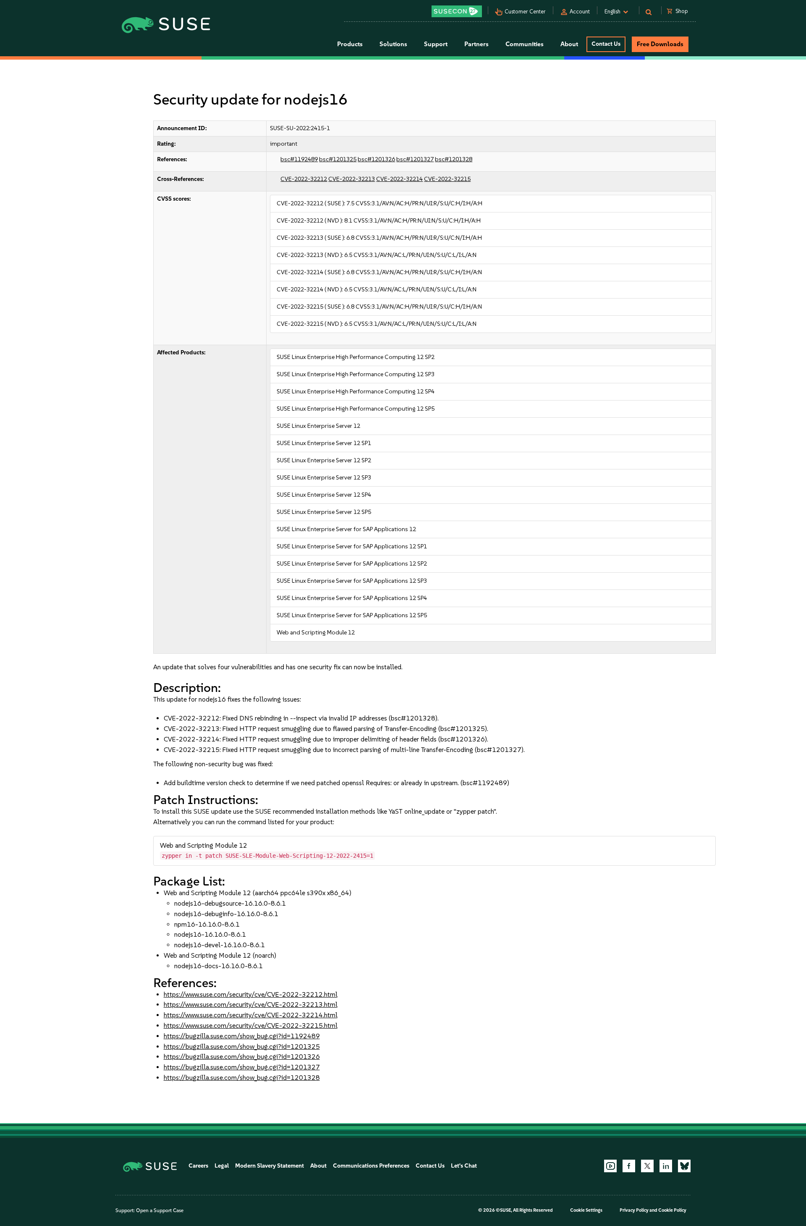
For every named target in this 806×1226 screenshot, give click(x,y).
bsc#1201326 (376, 159)
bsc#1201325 (337, 159)
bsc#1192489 (299, 159)
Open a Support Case (159, 1210)
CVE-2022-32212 (303, 179)
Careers (198, 1165)
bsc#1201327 (415, 159)
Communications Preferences (371, 1165)
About (318, 1165)
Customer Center (525, 11)
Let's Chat (464, 1165)
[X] (647, 1166)
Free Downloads (660, 44)
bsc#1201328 (453, 159)
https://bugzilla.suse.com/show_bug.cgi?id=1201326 (242, 1057)
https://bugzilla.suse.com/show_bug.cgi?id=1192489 (242, 1036)
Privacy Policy (634, 1210)
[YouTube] (610, 1166)
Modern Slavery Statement (269, 1165)
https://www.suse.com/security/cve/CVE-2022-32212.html (251, 994)
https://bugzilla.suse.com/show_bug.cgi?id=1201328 (242, 1078)
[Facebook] (629, 1166)
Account (580, 11)
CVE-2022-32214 (399, 179)
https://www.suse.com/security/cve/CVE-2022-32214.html (251, 1015)
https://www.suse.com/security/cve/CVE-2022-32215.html (251, 1026)
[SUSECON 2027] (457, 11)
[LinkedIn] (665, 1166)
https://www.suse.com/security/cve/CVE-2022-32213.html (251, 1005)
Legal (222, 1165)
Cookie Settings (586, 1210)
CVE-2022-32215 (447, 179)
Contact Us (605, 43)
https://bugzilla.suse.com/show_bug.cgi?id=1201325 (242, 1046)
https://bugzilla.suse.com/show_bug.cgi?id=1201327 (242, 1067)
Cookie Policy (672, 1210)
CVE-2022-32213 (351, 179)
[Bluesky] (684, 1166)
